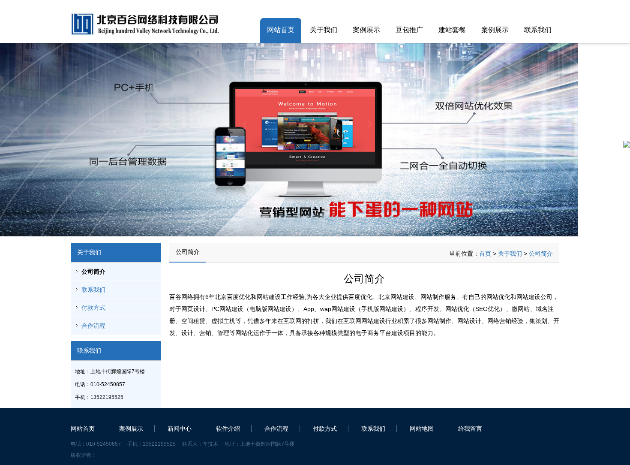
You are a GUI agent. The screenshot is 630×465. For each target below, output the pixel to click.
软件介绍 (228, 428)
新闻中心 (180, 428)
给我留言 (470, 428)
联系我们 (538, 29)
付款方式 (93, 307)
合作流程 (93, 325)
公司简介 (93, 271)
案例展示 (366, 29)
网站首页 (280, 29)
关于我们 (323, 29)
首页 (485, 253)
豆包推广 (409, 29)
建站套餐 (452, 29)
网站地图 (422, 428)
